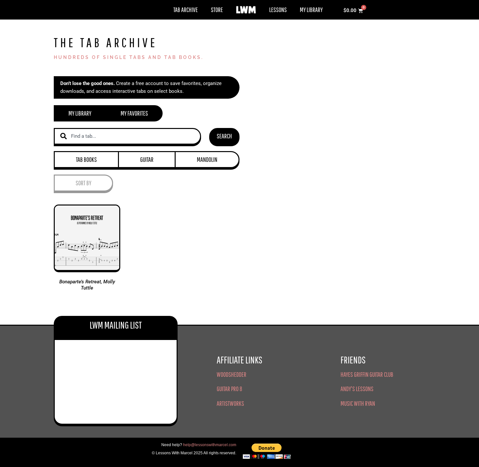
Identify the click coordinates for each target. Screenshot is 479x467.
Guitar (146, 159)
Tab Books (86, 159)
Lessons (278, 9)
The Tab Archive (105, 42)
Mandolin (207, 159)
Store (217, 9)
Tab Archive (185, 9)
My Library (311, 9)
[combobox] (127, 136)
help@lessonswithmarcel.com (209, 445)
